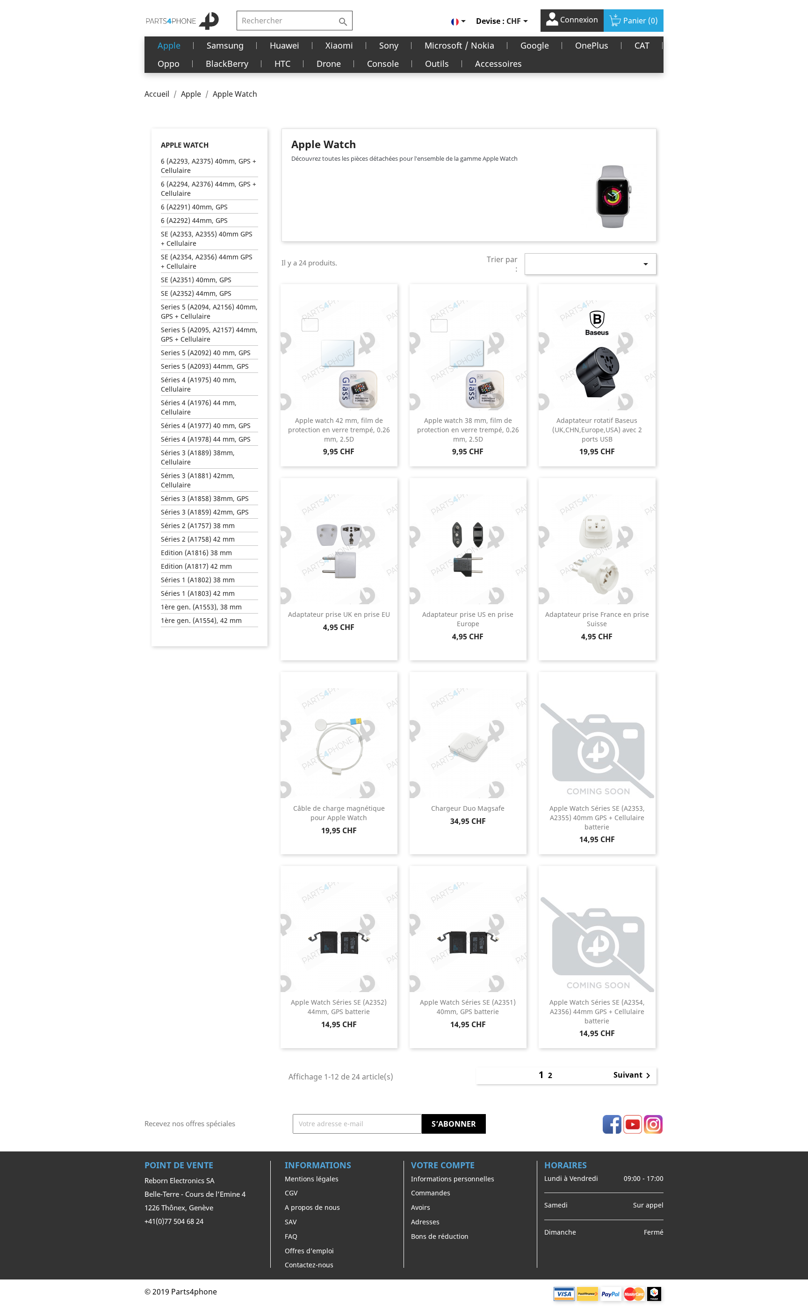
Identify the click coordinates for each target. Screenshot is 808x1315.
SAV (290, 1221)
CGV (291, 1192)
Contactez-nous (309, 1264)
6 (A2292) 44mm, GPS (194, 220)
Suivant (633, 1075)
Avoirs (420, 1207)
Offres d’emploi (309, 1250)
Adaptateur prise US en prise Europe (467, 619)
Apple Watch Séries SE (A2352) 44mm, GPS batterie (339, 1007)
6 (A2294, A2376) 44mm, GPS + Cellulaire (208, 188)
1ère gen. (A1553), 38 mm (201, 606)
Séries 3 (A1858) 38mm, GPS (205, 498)
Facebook (612, 1124)
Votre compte (443, 1165)
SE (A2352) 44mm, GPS (196, 293)
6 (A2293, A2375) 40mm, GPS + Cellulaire (208, 166)
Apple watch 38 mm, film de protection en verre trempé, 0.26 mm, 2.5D (468, 429)
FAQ (291, 1236)
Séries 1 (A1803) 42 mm (198, 593)
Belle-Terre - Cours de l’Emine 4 (194, 1194)
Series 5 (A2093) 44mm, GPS (205, 366)
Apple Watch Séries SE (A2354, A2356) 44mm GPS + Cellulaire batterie (597, 1011)
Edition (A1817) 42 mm (196, 566)
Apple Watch (185, 145)
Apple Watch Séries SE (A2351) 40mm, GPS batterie (468, 1007)
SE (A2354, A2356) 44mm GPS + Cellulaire (206, 261)
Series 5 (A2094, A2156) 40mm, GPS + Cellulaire (209, 311)
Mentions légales (312, 1178)
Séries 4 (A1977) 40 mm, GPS (206, 425)
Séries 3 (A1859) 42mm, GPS (205, 511)
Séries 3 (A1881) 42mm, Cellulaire (198, 480)
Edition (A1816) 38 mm (196, 552)
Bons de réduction (440, 1236)
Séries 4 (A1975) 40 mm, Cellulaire (199, 384)
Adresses (425, 1221)
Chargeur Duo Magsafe (468, 808)
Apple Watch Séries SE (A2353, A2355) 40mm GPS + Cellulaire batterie (597, 817)
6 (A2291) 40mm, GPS (194, 206)
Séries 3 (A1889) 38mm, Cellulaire (198, 457)
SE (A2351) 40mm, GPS (196, 279)
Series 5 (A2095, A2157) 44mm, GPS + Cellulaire (209, 334)
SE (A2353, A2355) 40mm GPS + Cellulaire (206, 238)
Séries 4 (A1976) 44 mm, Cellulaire (199, 407)
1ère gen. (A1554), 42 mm (201, 620)
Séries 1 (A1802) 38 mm (198, 579)
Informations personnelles (452, 1178)
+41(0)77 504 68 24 (173, 1221)
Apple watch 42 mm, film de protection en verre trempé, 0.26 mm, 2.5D (339, 429)
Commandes (430, 1192)
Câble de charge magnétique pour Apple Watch (339, 813)
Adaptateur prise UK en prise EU (339, 614)
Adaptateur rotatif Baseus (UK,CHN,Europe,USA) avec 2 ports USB (597, 429)
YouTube (632, 1124)
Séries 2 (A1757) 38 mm (198, 525)
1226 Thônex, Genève (178, 1207)
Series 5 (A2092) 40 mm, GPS (206, 352)
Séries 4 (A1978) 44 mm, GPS (206, 439)
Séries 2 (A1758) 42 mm (198, 539)
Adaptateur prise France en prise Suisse (597, 619)
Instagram (653, 1124)
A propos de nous (312, 1207)
